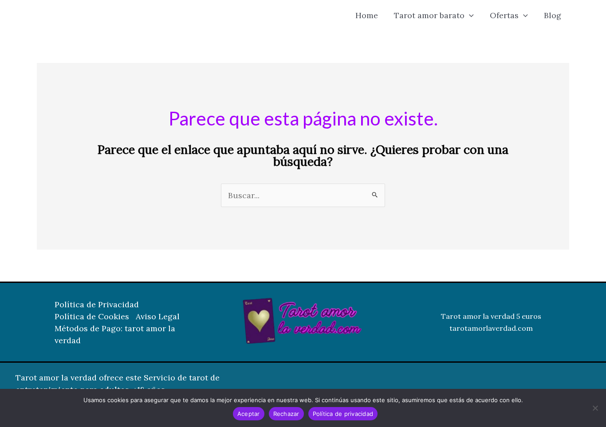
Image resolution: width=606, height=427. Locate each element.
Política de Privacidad (97, 304)
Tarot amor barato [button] (429, 15)
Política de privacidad (343, 413)
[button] (469, 15)
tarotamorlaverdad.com (491, 328)
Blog (552, 15)
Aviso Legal (158, 316)
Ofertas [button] (504, 15)
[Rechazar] (594, 407)
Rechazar (286, 413)
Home (366, 15)
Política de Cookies (92, 316)
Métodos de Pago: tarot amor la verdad (115, 334)
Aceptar (248, 413)
